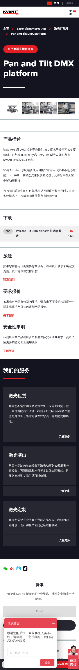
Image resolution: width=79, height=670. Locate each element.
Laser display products (31, 28)
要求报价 (9, 315)
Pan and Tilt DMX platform (28, 34)
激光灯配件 (61, 28)
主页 (6, 28)
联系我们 (9, 279)
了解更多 (9, 351)
